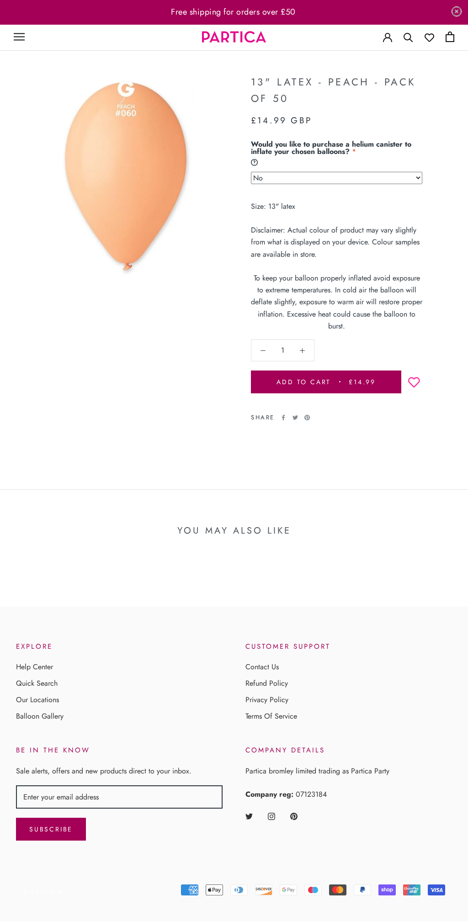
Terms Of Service (271, 716)
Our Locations (37, 699)
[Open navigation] (19, 36)
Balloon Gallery (40, 716)
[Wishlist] (429, 37)
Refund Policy (266, 683)
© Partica (42, 892)
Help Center (34, 667)
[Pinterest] (307, 417)
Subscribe (51, 829)
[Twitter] (295, 417)
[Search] (408, 37)
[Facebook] (283, 417)
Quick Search (37, 683)
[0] (450, 37)
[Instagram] (271, 816)
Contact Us (262, 667)
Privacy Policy (266, 699)
